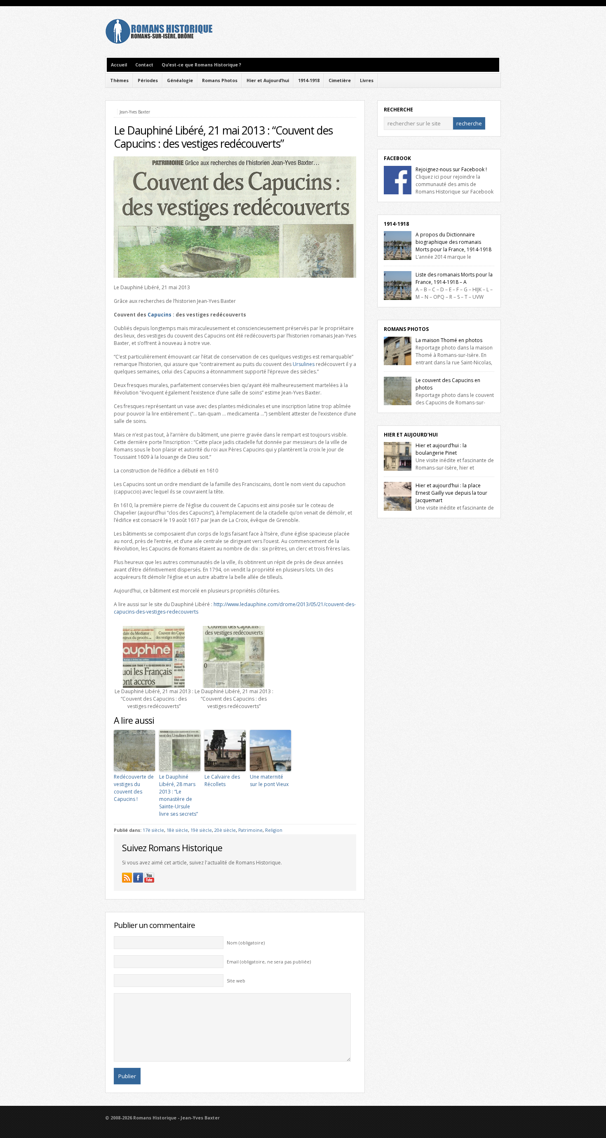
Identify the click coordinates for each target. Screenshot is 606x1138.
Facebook (397, 158)
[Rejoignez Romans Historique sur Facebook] (138, 878)
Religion (273, 830)
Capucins (159, 314)
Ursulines (304, 364)
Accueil (119, 65)
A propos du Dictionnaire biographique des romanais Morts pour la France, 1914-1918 (453, 242)
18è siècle (177, 830)
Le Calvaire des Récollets (222, 780)
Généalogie (180, 80)
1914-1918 (308, 80)
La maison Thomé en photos (449, 340)
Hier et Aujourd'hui (411, 434)
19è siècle (201, 830)
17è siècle (153, 830)
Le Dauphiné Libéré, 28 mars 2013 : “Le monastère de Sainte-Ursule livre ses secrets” (178, 795)
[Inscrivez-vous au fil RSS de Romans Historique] (127, 878)
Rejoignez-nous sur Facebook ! (451, 169)
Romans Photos (219, 80)
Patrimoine (250, 830)
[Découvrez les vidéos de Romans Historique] (149, 878)
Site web (236, 981)
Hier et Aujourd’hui (268, 80)
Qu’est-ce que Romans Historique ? (201, 65)
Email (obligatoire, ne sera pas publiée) (269, 962)
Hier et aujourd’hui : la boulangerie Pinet (441, 449)
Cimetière (340, 80)
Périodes (148, 80)
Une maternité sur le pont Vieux (269, 780)
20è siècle (225, 830)
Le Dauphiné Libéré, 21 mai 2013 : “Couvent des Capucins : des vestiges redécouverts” (223, 137)
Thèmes (119, 80)
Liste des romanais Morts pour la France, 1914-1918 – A (454, 278)
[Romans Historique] (158, 41)
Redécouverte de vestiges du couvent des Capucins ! (134, 788)
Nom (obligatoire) (246, 943)
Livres (366, 80)
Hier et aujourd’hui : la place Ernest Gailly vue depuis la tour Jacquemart (451, 493)
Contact (144, 65)
